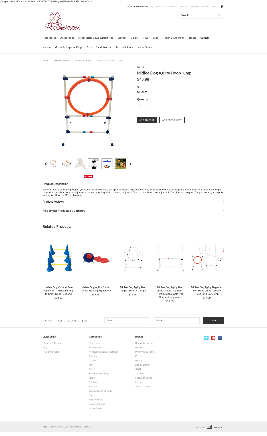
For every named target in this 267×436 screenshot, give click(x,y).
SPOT (138, 369)
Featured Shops (125, 47)
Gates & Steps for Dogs (68, 47)
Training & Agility (82, 60)
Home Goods (145, 47)
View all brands (143, 386)
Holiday (47, 47)
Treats (192, 37)
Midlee (138, 347)
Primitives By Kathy (144, 352)
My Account (156, 6)
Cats (89, 47)
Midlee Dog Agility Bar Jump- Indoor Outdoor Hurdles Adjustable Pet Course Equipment (170, 292)
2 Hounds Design (144, 378)
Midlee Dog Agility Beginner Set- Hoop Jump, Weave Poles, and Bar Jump (207, 290)
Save (89, 176)
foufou (138, 382)
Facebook (220, 338)
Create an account (208, 6)
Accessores (49, 37)
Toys (145, 37)
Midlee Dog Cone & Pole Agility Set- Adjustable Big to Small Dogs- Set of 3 (58, 290)
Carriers (204, 37)
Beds (155, 37)
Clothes (122, 37)
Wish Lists (184, 6)
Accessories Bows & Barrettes (95, 37)
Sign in (194, 6)
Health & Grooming (173, 37)
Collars (135, 37)
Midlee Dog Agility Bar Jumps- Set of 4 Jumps (132, 289)
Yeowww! (140, 373)
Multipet (139, 360)
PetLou (138, 356)
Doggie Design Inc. (144, 343)
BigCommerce (215, 427)
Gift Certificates (170, 6)
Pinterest (213, 338)
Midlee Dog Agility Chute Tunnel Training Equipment (95, 289)
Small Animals (103, 47)
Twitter (206, 338)
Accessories (67, 37)
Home (45, 60)
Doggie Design (142, 365)
